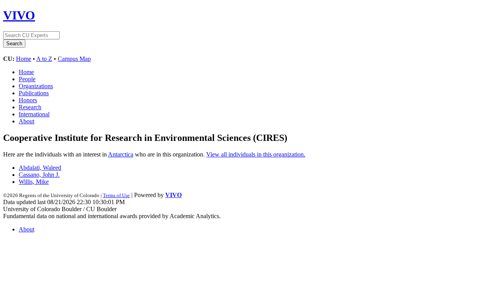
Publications (34, 93)
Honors (28, 100)
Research (30, 107)
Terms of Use (116, 195)
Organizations (36, 86)
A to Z (44, 58)
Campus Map (74, 58)
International (34, 114)
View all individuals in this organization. (255, 154)
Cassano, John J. (39, 174)
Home (23, 58)
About (26, 121)
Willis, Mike (34, 181)
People (27, 79)
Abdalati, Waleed (40, 167)
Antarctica (120, 154)
